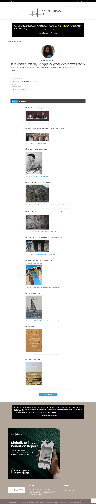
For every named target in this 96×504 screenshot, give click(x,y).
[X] (14, 1)
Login (77, 1)
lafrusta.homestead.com (17, 78)
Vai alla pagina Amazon (48, 33)
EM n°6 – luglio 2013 (34, 293)
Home (9, 39)
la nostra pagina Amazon (59, 27)
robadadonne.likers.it (17, 92)
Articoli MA (36, 176)
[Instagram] (11, 1)
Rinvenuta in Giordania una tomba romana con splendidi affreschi (46, 212)
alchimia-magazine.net (17, 94)
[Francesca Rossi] (48, 51)
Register (81, 1)
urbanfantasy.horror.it (16, 86)
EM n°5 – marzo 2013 (34, 326)
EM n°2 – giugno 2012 (34, 359)
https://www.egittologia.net (35, 494)
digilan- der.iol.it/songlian (70, 67)
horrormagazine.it (34, 81)
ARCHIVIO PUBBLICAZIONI (30, 4)
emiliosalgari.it (14, 73)
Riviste (49, 287)
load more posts (48, 394)
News (35, 123)
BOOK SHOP (45, 4)
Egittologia (52, 231)
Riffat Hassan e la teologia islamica (38, 108)
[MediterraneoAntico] (48, 12)
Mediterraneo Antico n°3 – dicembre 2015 (40, 260)
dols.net (14, 75)
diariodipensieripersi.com (20, 89)
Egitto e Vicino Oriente (43, 231)
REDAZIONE (63, 4)
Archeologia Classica (39, 204)
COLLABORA (54, 4)
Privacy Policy (85, 500)
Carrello (86, 1)
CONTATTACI (71, 4)
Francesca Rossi (48, 60)
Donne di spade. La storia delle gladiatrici (40, 182)
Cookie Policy (78, 500)
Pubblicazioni (43, 287)
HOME (11, 4)
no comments (41, 123)
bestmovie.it (18, 81)
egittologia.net (15, 84)
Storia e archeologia (60, 204)
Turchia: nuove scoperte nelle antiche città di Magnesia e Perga (46, 237)
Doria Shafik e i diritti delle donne (37, 149)
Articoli (35, 143)
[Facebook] (9, 1)
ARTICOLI (17, 4)
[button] (86, 4)
